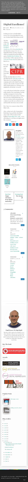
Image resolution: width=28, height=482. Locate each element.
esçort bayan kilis (14, 235)
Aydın (11, 274)
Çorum (12, 265)
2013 (5, 438)
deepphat (7, 27)
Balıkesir (12, 268)
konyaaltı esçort (14, 241)
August (7, 456)
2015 (5, 434)
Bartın (11, 267)
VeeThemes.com (15, 478)
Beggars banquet (7, 176)
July (6, 459)
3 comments (7, 29)
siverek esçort (13, 249)
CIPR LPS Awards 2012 (18, 78)
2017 (5, 430)
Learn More (11, 12)
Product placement (14, 176)
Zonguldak (13, 272)
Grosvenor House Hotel (10, 59)
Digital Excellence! (9, 447)
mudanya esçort (14, 247)
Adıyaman (12, 277)
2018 (5, 427)
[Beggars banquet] (7, 171)
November (8, 452)
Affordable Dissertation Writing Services (15, 214)
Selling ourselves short (16, 407)
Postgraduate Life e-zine (14, 116)
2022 (5, 423)
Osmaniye (12, 263)
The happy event (15, 399)
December (8, 442)
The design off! (8, 449)
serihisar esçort (14, 242)
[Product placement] (14, 171)
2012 (5, 440)
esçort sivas (13, 244)
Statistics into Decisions (13, 56)
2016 (5, 432)
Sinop (11, 275)
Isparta (12, 270)
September (8, 454)
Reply (22, 225)
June (6, 461)
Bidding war (7, 186)
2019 (5, 425)
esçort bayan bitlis (14, 251)
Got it (18, 12)
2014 (5, 436)
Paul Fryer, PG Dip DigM (14, 330)
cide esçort (13, 246)
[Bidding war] (7, 181)
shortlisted (19, 49)
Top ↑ (24, 479)
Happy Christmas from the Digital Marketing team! (13, 444)
